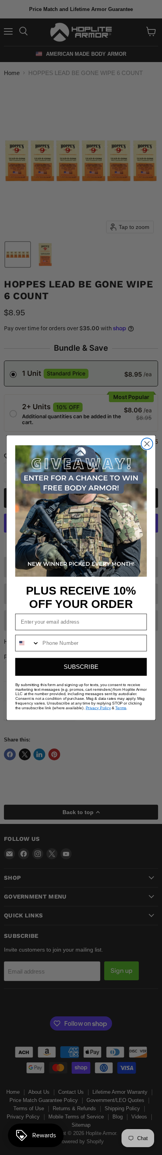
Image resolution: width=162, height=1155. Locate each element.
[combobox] (28, 643)
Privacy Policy (98, 707)
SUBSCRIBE (81, 666)
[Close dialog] (147, 443)
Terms (120, 707)
